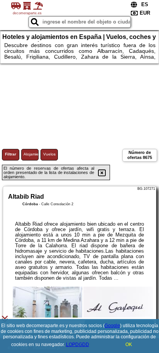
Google (112, 325)
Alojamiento (31, 154)
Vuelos (49, 154)
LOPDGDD (77, 344)
